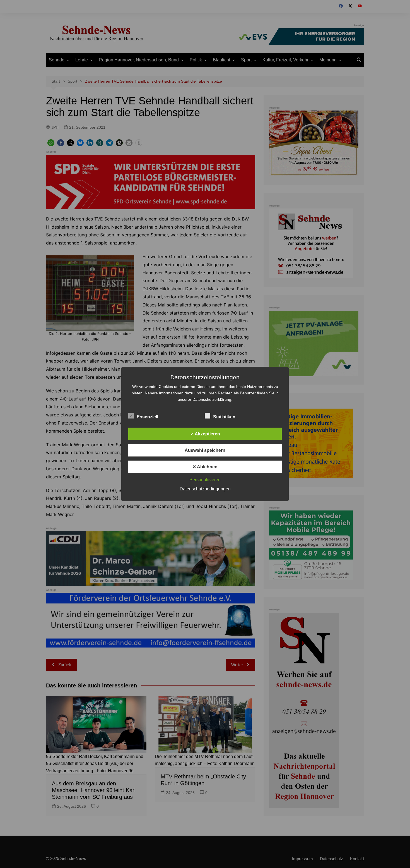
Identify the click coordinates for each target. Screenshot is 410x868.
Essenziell (147, 416)
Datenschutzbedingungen (205, 488)
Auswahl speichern (205, 450)
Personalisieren (205, 479)
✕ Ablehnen (205, 466)
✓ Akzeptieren (205, 433)
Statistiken (224, 416)
